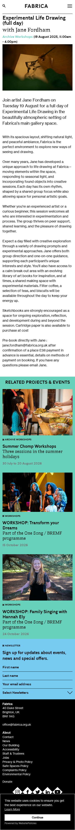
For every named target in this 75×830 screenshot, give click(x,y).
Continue (37, 817)
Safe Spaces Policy (15, 766)
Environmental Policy (16, 774)
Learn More (12, 809)
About (6, 732)
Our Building (10, 745)
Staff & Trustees (13, 753)
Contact (8, 737)
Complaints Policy (14, 770)
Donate (7, 781)
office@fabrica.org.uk (16, 724)
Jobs (5, 757)
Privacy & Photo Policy (17, 761)
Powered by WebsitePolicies (20, 823)
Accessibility (10, 749)
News (6, 741)
